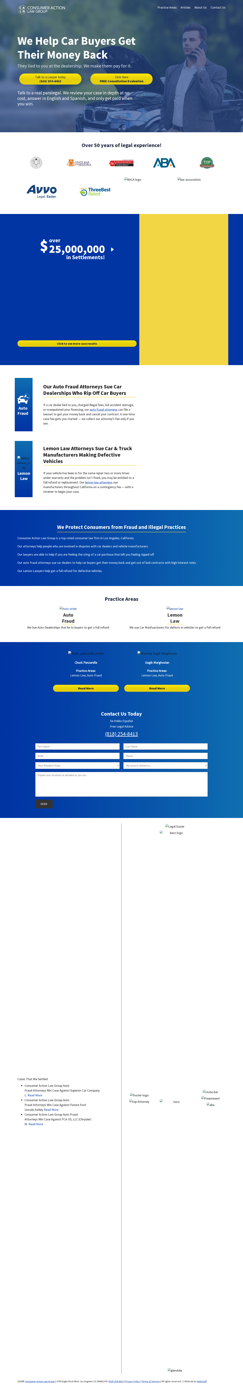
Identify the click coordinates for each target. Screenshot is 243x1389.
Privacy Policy (132, 1381)
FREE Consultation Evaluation (121, 79)
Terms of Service (151, 1381)
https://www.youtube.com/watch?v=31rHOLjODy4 (169, 447)
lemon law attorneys (98, 482)
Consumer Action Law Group (40, 1381)
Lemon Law (175, 618)
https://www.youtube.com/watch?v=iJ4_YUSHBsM (170, 382)
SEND (44, 804)
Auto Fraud (68, 618)
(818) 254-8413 (50, 79)
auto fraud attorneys (104, 409)
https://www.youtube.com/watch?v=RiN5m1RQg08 (77, 271)
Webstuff (202, 1381)
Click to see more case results (77, 343)
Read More (86, 688)
